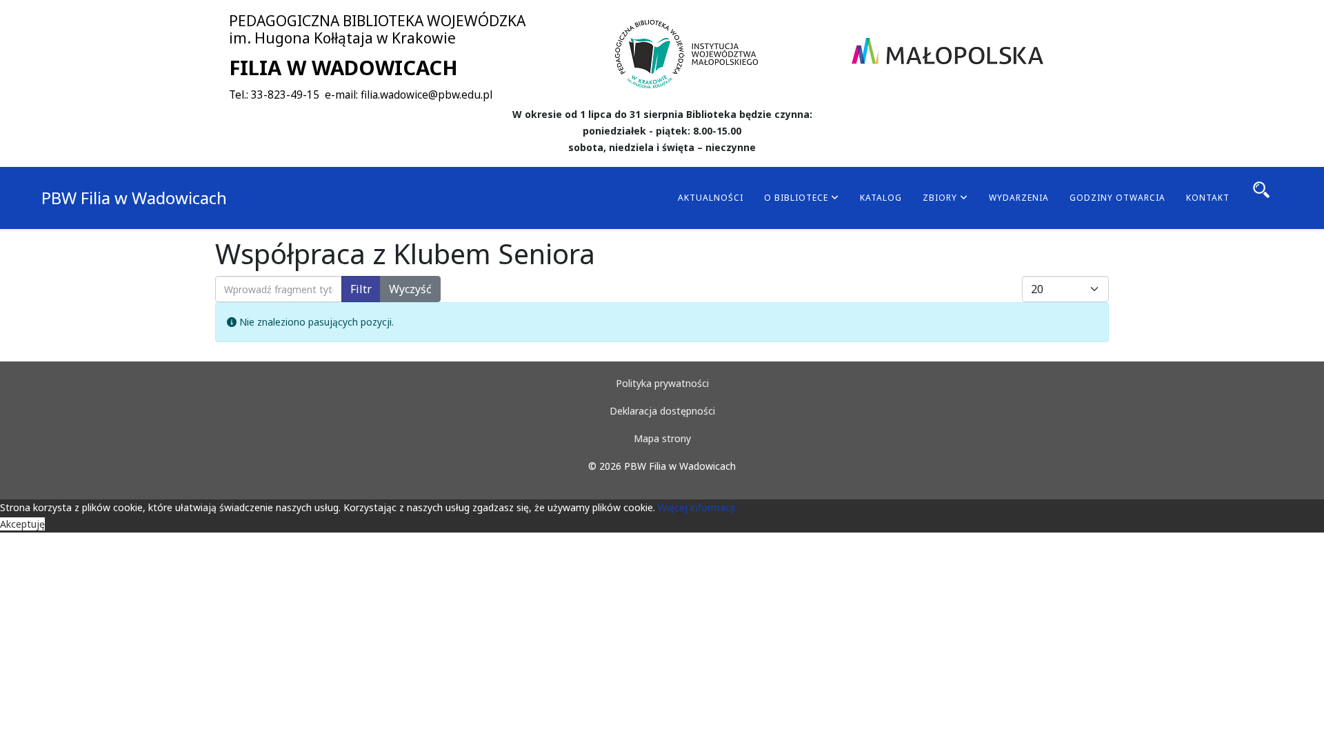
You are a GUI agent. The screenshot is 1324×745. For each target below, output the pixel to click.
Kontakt (1208, 197)
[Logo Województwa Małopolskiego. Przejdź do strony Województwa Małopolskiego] (947, 51)
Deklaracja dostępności (662, 410)
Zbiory (940, 197)
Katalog (881, 197)
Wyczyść (410, 289)
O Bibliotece (796, 197)
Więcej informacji (696, 507)
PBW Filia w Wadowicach (134, 197)
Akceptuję (22, 523)
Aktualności (710, 197)
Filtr (361, 289)
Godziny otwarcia (1117, 197)
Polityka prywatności (662, 383)
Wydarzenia (1019, 197)
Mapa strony (662, 438)
